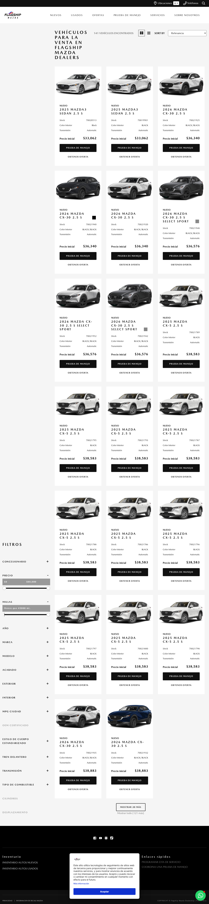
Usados (77, 15)
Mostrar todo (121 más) (130, 813)
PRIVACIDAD (7, 901)
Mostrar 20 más (130, 807)
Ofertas (98, 15)
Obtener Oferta (78, 157)
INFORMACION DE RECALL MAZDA (29, 901)
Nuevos (56, 15)
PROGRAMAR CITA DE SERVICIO (161, 862)
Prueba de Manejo (127, 15)
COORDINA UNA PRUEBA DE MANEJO (165, 866)
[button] (204, 3)
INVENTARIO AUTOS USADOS (20, 868)
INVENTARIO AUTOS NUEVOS (20, 862)
